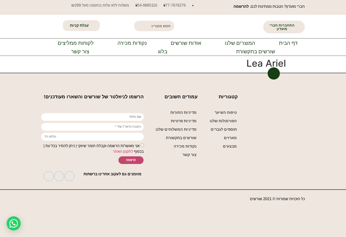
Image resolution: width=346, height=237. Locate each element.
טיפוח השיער (226, 113)
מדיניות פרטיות (184, 121)
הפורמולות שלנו (223, 121)
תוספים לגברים (224, 129)
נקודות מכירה (132, 43)
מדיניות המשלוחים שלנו (176, 129)
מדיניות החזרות (183, 113)
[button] (284, 27)
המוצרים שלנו (240, 43)
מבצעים (230, 146)
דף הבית (288, 43)
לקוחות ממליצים (76, 43)
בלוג (162, 51)
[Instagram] (69, 176)
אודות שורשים (186, 43)
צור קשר (80, 51)
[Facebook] (59, 176)
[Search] (139, 26)
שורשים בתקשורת (255, 51)
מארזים (230, 138)
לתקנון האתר (123, 151)
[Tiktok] (49, 176)
